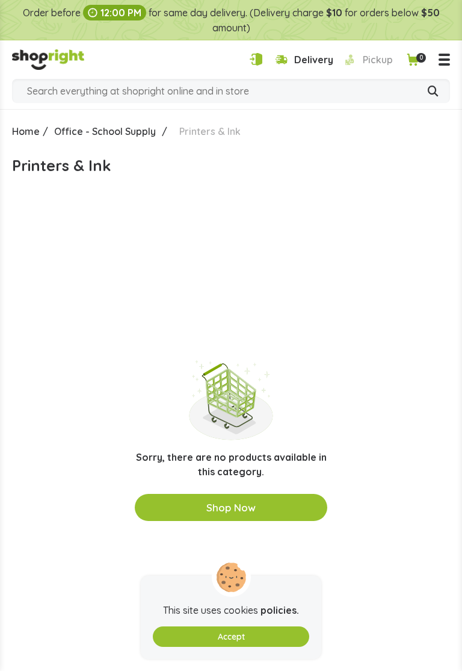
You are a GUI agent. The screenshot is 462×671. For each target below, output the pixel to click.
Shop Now (231, 507)
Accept (231, 636)
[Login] (255, 59)
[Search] (433, 92)
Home (26, 131)
